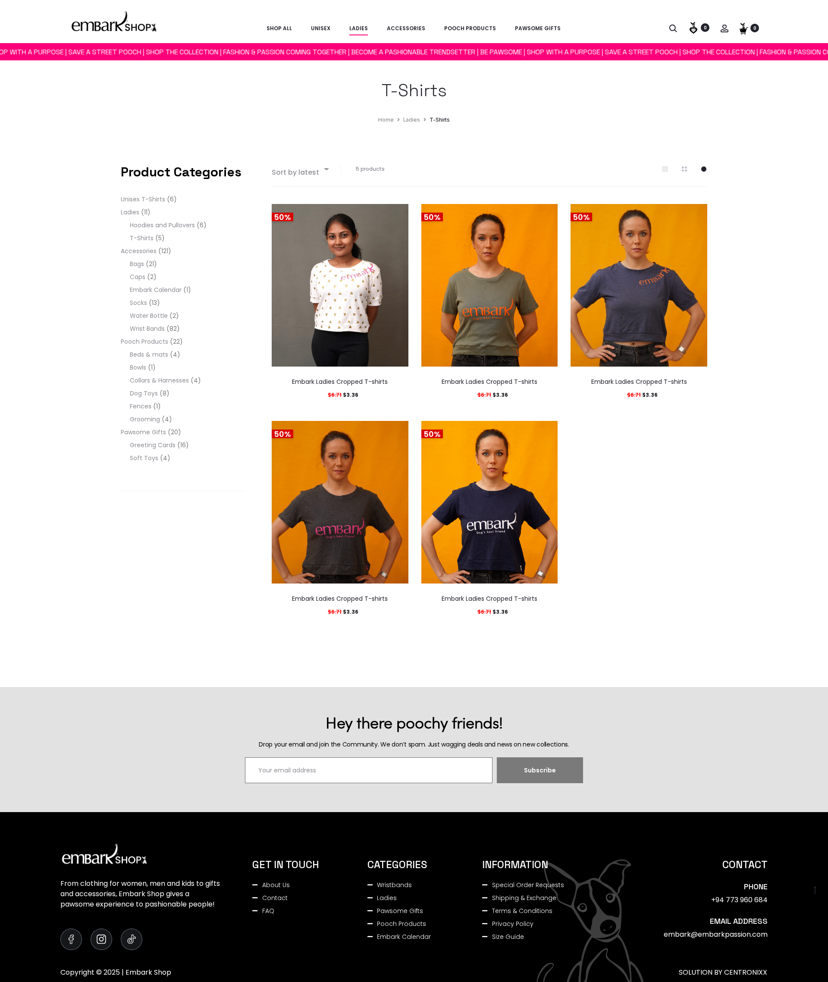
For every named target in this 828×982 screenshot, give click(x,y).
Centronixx (745, 972)
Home (386, 119)
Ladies (358, 28)
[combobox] (300, 168)
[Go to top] (815, 889)
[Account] (724, 28)
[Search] (673, 28)
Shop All (279, 28)
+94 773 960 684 (739, 900)
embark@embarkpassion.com (716, 934)
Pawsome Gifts (538, 28)
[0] (693, 28)
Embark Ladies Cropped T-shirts (340, 381)
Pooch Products (470, 28)
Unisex (320, 28)
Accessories (406, 28)
